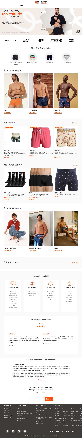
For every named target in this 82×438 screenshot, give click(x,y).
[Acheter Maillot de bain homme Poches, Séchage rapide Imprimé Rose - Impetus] (41, 137)
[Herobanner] (41, 20)
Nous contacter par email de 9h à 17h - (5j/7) (44, 414)
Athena (57, 413)
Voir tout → (75, 123)
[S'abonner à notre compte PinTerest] (19, 431)
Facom (64, 418)
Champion (58, 423)
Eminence (64, 413)
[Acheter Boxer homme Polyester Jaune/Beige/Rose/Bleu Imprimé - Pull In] (66, 137)
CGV (18, 409)
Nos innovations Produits (8, 409)
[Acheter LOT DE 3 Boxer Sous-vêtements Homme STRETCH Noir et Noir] (41, 180)
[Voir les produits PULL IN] (10, 40)
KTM (72, 418)
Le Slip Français (75, 420)
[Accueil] (41, 2)
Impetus (73, 415)
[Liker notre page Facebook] (7, 431)
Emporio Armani (66, 415)
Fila (63, 420)
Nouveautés (39, 423)
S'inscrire (49, 399)
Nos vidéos (7, 413)
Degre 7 (57, 425)
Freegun (64, 423)
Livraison (19, 415)
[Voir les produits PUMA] (26, 40)
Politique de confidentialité (24, 413)
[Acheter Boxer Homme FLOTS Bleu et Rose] (66, 180)
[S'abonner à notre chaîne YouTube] (25, 431)
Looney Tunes (75, 425)
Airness (57, 411)
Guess (72, 409)
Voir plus (41, 380)
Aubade (57, 415)
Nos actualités (8, 415)
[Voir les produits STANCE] (56, 40)
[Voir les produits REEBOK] (41, 40)
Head (72, 413)
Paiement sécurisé (22, 418)
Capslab (57, 420)
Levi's (72, 423)
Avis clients (39, 421)
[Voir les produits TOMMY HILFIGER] (71, 40)
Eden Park (65, 411)
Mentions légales (21, 411)
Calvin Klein (58, 418)
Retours (19, 420)
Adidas (57, 409)
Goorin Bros (65, 425)
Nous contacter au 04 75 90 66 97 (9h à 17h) (44, 418)
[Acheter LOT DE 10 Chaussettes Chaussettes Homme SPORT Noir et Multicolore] (16, 180)
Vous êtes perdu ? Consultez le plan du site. (44, 409)
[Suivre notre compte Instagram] (13, 431)
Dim (63, 409)
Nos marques (7, 417)
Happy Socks (74, 411)
